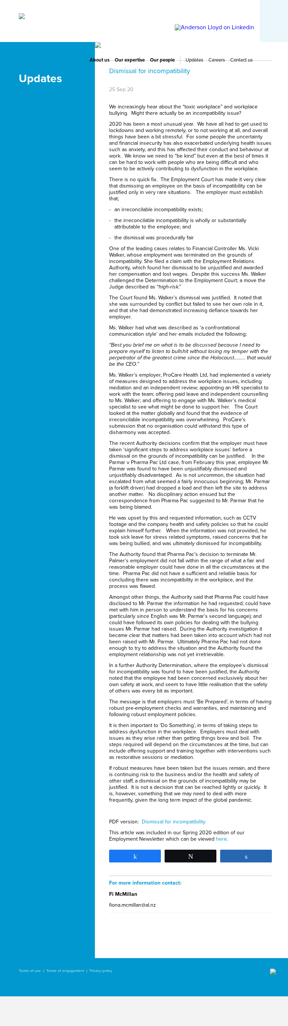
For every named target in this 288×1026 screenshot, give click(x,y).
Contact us (241, 60)
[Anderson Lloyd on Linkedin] (214, 27)
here (221, 839)
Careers (216, 60)
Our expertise (130, 60)
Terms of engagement (65, 971)
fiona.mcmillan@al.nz (132, 905)
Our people (162, 60)
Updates (194, 60)
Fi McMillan (123, 894)
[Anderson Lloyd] (22, 17)
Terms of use (30, 971)
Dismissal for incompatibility (174, 822)
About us (100, 60)
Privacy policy (101, 971)
